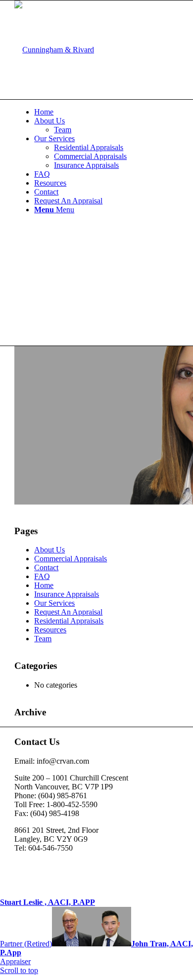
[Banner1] (54, 49)
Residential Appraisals (68, 621)
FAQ (42, 576)
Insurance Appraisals (66, 594)
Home (43, 585)
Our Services (54, 603)
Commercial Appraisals (70, 558)
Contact (46, 567)
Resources (50, 629)
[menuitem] (106, 112)
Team (42, 638)
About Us (49, 550)
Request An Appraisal (68, 612)
